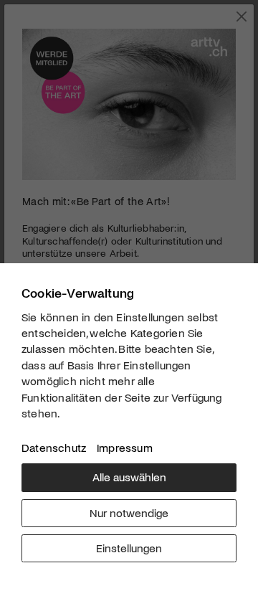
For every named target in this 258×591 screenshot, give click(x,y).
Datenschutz (54, 447)
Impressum (125, 447)
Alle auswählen (129, 476)
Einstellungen (129, 547)
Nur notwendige (129, 512)
